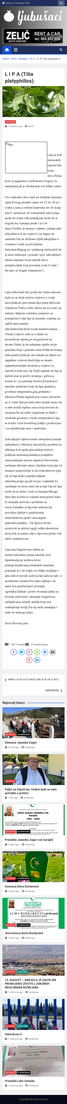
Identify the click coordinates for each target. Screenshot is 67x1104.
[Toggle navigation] (15, 49)
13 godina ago (15, 126)
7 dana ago (13, 938)
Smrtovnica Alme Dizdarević (24, 933)
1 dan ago (13, 797)
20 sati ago (13, 747)
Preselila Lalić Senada (19, 1081)
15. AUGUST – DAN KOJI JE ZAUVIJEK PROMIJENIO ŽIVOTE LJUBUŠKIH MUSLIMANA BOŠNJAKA (30, 983)
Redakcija (30, 747)
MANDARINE (52, 690)
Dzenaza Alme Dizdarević (22, 886)
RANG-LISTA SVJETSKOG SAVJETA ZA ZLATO (33, 679)
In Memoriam (23, 735)
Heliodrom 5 (13, 1034)
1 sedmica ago (15, 992)
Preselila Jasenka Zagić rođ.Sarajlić (29, 839)
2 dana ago (13, 844)
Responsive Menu (61, 3)
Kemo (31, 126)
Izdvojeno (22, 972)
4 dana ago (13, 891)
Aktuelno (10, 122)
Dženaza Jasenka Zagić (21, 742)
